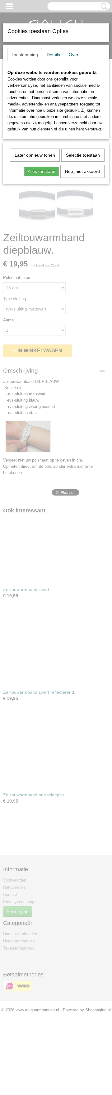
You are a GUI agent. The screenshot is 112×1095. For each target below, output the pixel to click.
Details (53, 54)
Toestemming (25, 54)
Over (73, 54)
